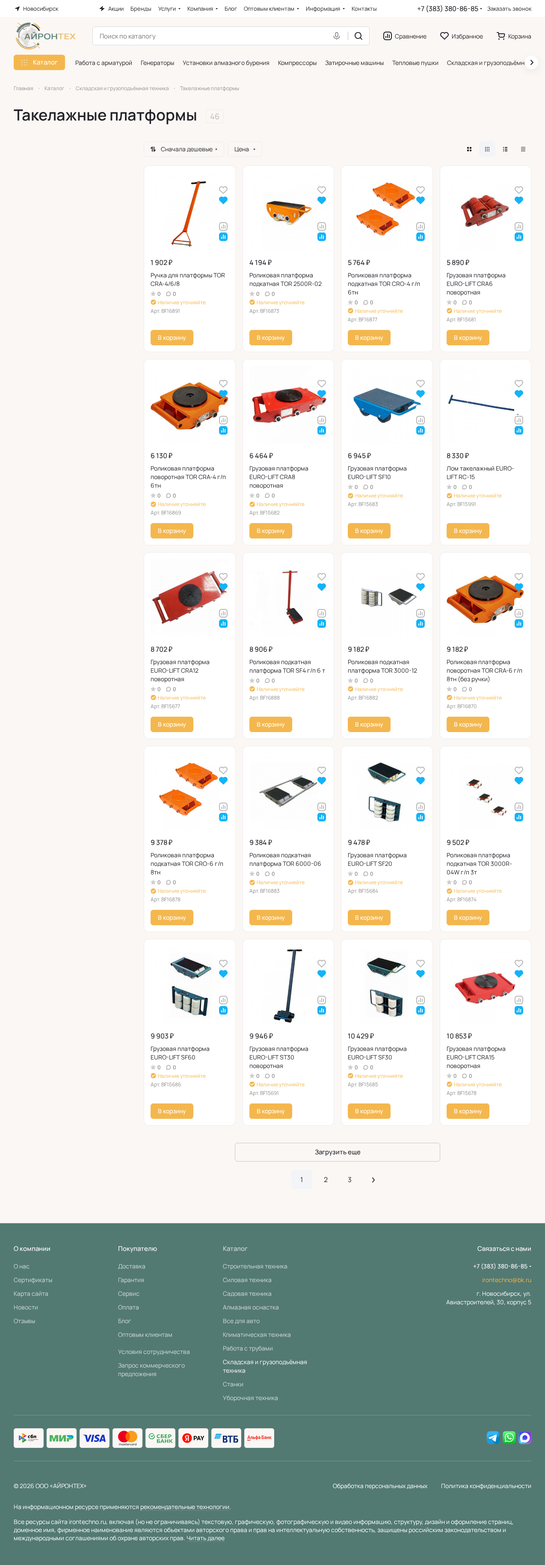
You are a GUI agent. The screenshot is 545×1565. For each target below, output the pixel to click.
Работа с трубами (248, 1348)
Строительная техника (255, 1266)
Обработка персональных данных (380, 1486)
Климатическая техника (257, 1334)
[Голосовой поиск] (338, 36)
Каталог (235, 1248)
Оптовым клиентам (145, 1334)
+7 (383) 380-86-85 (447, 8)
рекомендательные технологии (184, 1507)
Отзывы (24, 1321)
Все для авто (241, 1321)
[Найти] (358, 36)
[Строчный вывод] (505, 149)
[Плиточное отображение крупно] (469, 149)
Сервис (128, 1293)
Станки (233, 1384)
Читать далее (206, 1538)
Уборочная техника (250, 1398)
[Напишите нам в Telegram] (493, 1438)
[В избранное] (223, 189)
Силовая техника (247, 1280)
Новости (26, 1307)
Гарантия (131, 1280)
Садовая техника (247, 1293)
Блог (124, 1321)
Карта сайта (31, 1293)
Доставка (131, 1266)
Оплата (128, 1307)
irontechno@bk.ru (506, 1280)
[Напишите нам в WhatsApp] (509, 1438)
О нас (22, 1266)
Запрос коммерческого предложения (151, 1369)
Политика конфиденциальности (486, 1486)
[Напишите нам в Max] (524, 1438)
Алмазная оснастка (251, 1307)
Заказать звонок (509, 8)
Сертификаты (33, 1280)
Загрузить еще (338, 1151)
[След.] (373, 1179)
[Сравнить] (223, 225)
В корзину (172, 337)
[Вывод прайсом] (523, 149)
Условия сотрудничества (154, 1351)
